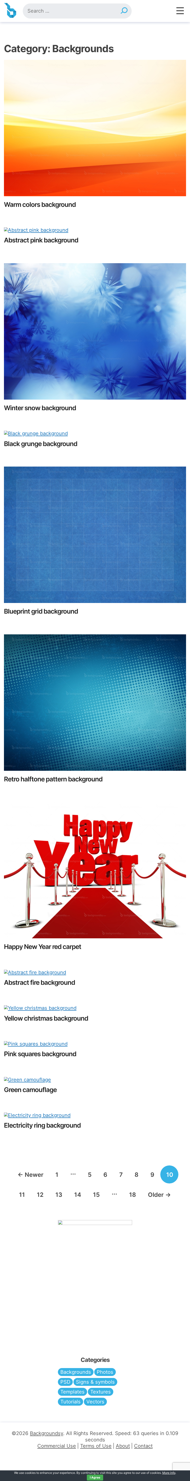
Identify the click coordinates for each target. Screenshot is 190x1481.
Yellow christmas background (46, 1018)
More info (168, 1473)
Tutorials (70, 1402)
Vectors (95, 1402)
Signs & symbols (95, 1382)
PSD (65, 1382)
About (123, 1446)
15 (96, 1194)
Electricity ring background (42, 1125)
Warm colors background (40, 204)
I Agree (95, 1477)
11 (22, 1194)
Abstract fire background (39, 982)
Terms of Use (96, 1446)
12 (40, 1194)
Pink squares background (40, 1054)
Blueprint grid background (41, 611)
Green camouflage (30, 1090)
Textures (100, 1392)
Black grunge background (40, 444)
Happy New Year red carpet (42, 946)
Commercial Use (56, 1446)
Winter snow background (40, 408)
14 (77, 1194)
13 (58, 1194)
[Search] (124, 11)
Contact (143, 1446)
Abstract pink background (41, 240)
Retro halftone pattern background (53, 779)
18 (132, 1194)
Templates (72, 1392)
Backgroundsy (46, 1433)
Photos (105, 1372)
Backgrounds (75, 1372)
